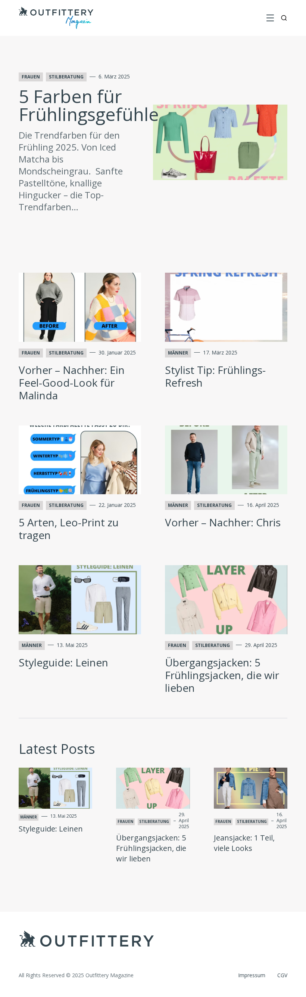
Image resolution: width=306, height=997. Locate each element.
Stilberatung (66, 77)
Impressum (251, 975)
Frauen (31, 77)
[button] (270, 17)
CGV (282, 975)
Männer (178, 353)
